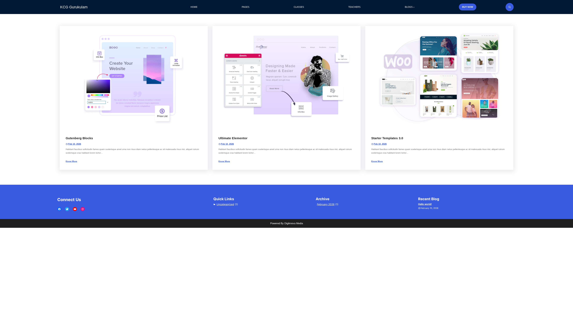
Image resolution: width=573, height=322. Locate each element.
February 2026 (326, 204)
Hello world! (425, 204)
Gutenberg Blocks (79, 138)
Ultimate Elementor (232, 138)
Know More (71, 161)
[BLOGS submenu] (414, 7)
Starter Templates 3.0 (387, 138)
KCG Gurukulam (74, 7)
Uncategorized (225, 204)
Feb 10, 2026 (74, 144)
